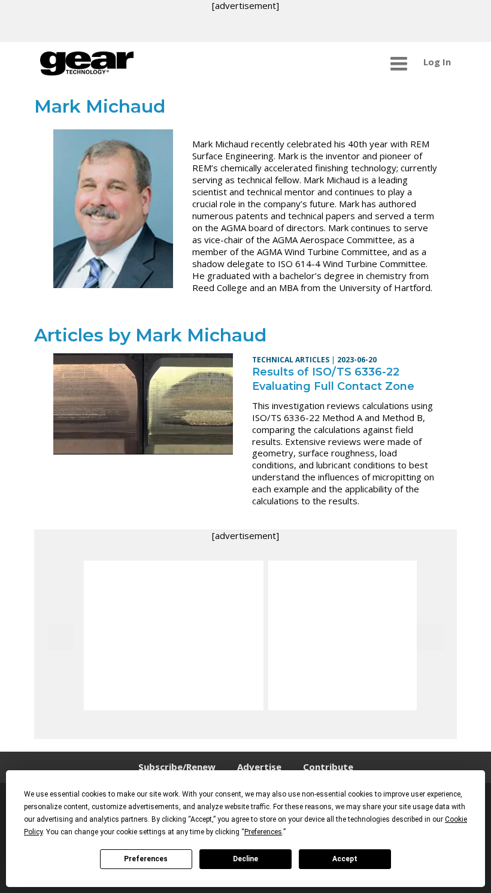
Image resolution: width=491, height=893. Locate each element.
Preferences (146, 859)
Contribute (328, 767)
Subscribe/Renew (177, 767)
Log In (437, 62)
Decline (245, 859)
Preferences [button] (263, 832)
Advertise (259, 767)
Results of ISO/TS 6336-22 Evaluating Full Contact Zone (333, 379)
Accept (344, 859)
